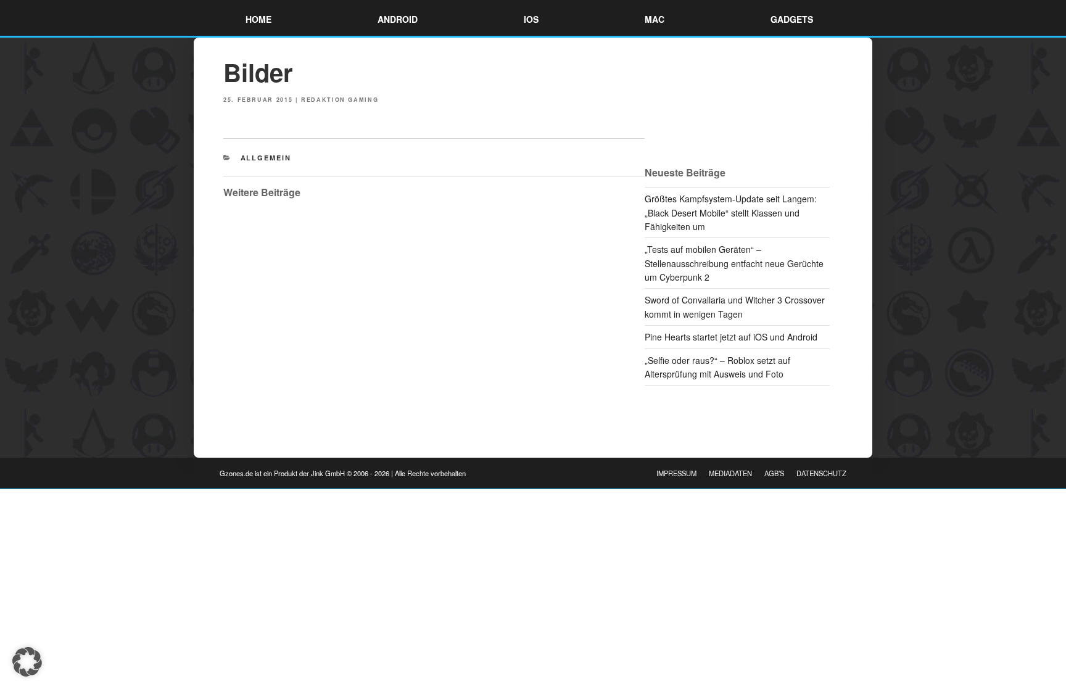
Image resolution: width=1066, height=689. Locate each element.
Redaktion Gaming (339, 100)
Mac (654, 19)
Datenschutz (821, 473)
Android (398, 19)
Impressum (676, 473)
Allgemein (266, 157)
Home (258, 19)
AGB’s (774, 473)
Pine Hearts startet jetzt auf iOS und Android (731, 337)
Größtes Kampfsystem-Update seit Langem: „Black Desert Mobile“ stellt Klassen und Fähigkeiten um (731, 212)
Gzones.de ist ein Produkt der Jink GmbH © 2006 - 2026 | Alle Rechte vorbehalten (343, 473)
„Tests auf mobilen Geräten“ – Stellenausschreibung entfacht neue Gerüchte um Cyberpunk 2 (734, 263)
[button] (27, 662)
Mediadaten (730, 473)
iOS (531, 19)
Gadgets (792, 19)
